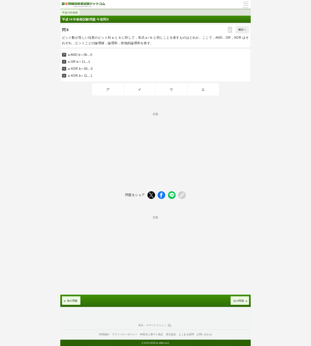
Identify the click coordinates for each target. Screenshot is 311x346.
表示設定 (171, 334)
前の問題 (72, 300)
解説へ (242, 29)
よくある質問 (186, 334)
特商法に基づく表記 (151, 334)
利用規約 (104, 334)
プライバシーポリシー (125, 334)
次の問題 (238, 300)
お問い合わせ (204, 334)
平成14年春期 (70, 12)
